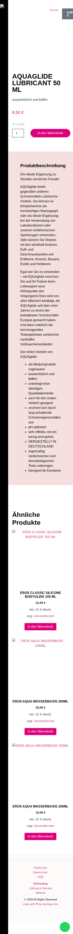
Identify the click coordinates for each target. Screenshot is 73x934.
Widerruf (40, 892)
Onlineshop (40, 883)
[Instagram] (4, 889)
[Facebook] (4, 881)
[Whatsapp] (65, 927)
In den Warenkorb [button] (40, 626)
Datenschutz (40, 872)
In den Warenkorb (50, 133)
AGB (40, 876)
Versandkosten (44, 616)
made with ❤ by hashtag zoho (40, 904)
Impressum (40, 867)
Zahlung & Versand (40, 888)
